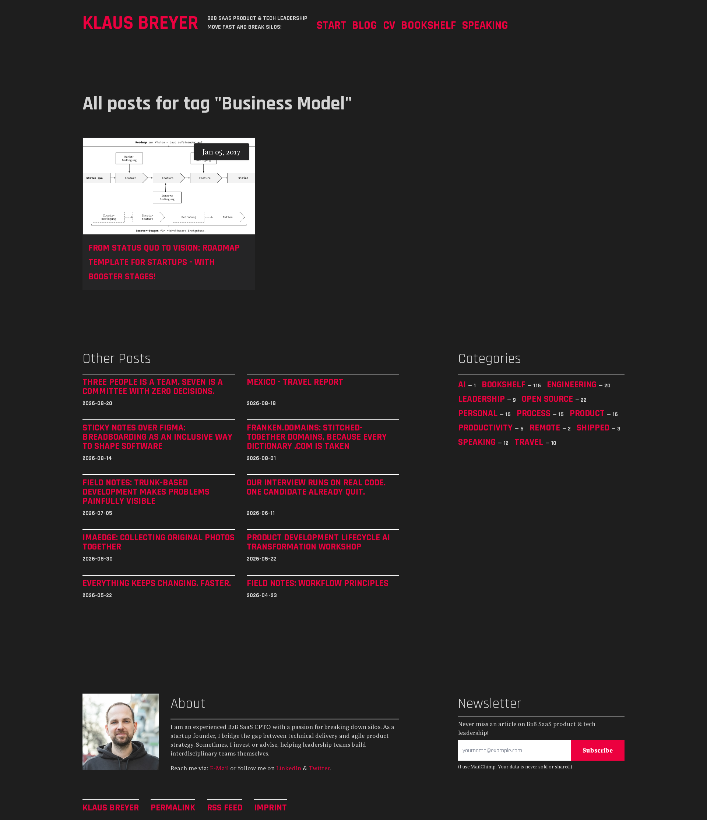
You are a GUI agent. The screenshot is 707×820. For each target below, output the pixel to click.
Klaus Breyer (140, 23)
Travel (529, 442)
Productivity (486, 427)
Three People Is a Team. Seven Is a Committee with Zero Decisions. (152, 386)
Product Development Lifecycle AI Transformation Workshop (318, 542)
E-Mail (219, 768)
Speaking (485, 24)
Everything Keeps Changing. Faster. (156, 583)
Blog (364, 24)
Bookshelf (428, 24)
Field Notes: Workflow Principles (317, 583)
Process (535, 413)
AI (463, 384)
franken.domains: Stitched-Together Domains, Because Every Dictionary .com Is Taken (317, 437)
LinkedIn (288, 768)
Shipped (594, 427)
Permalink (173, 807)
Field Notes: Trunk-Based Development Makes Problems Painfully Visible (146, 492)
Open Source (548, 399)
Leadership (482, 399)
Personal (479, 413)
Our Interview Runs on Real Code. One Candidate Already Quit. (316, 487)
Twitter (319, 768)
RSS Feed (224, 807)
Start (331, 24)
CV (389, 24)
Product (588, 413)
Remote (546, 427)
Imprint (270, 807)
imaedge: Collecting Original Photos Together (158, 542)
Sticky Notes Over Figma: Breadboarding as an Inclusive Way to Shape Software (157, 437)
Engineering (573, 384)
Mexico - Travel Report (295, 382)
